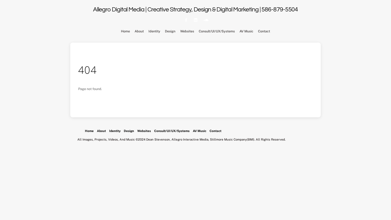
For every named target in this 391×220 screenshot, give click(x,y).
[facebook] (186, 19)
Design (170, 31)
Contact (264, 31)
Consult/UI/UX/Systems (217, 31)
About (139, 31)
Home (125, 31)
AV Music (246, 31)
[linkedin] (196, 19)
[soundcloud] (206, 19)
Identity (154, 31)
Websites (187, 31)
